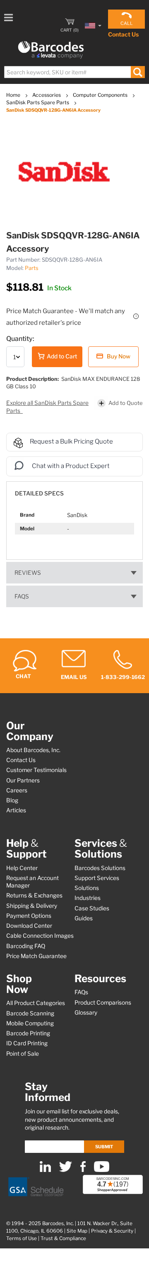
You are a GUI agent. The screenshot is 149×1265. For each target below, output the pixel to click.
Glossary (85, 1012)
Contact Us (123, 34)
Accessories (47, 95)
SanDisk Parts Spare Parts (38, 102)
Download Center (29, 925)
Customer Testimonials (36, 770)
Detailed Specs (39, 493)
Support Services (96, 878)
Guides (83, 918)
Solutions (86, 888)
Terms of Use (21, 1238)
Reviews (27, 572)
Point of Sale (22, 1053)
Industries (87, 898)
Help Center (22, 868)
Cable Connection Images (40, 935)
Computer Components (101, 95)
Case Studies (91, 908)
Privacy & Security (112, 1231)
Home (14, 95)
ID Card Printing (27, 1043)
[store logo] (51, 50)
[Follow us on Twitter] (65, 1170)
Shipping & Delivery (31, 905)
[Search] (137, 72)
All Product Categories (35, 1003)
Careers (16, 790)
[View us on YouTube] (101, 1170)
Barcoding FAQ (25, 946)
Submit (104, 1147)
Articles (16, 810)
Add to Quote (125, 403)
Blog (12, 800)
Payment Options (28, 915)
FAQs (21, 596)
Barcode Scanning (30, 1013)
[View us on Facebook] (83, 1170)
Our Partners (23, 780)
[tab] (74, 489)
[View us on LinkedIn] (45, 1170)
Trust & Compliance (63, 1238)
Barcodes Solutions (99, 868)
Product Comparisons (102, 1002)
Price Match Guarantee (36, 956)
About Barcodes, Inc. (33, 750)
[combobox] (74, 72)
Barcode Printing (28, 1033)
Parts (31, 268)
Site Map (77, 1231)
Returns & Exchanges (34, 895)
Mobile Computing (30, 1023)
